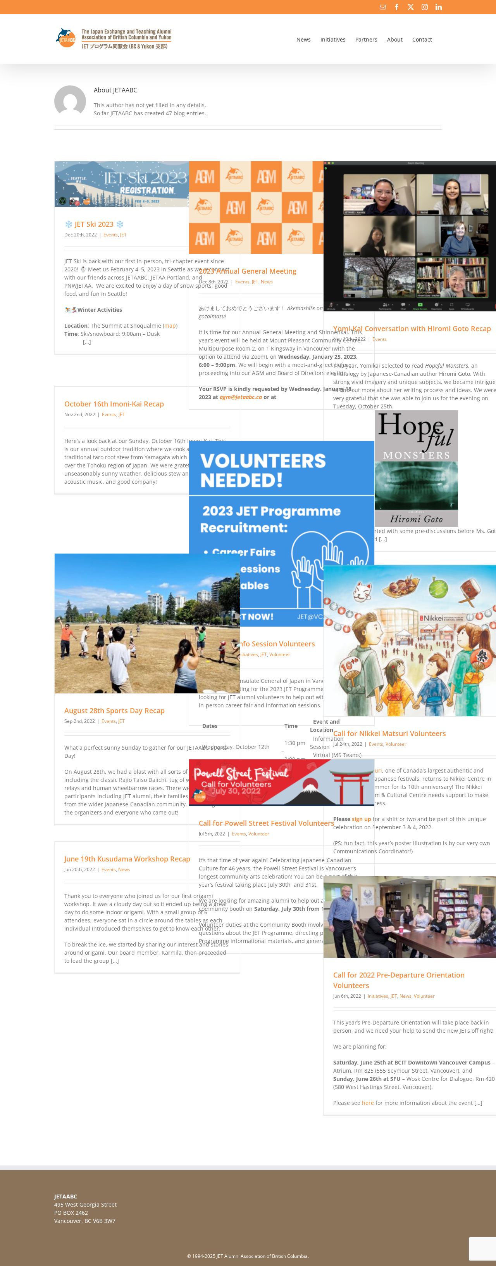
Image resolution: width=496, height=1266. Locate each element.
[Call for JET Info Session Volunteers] (281, 534)
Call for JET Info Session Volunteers (257, 643)
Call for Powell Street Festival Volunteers (266, 823)
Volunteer (279, 654)
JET (123, 234)
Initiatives (378, 996)
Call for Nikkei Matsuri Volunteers (389, 733)
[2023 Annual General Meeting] (281, 207)
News (267, 281)
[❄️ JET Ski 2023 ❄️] (147, 184)
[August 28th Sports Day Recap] (147, 623)
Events (110, 234)
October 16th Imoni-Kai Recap (114, 403)
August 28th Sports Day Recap (114, 710)
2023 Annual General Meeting (247, 271)
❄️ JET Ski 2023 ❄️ (94, 224)
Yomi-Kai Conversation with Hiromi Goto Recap (412, 328)
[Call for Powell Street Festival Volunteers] (281, 782)
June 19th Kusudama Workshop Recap (127, 858)
